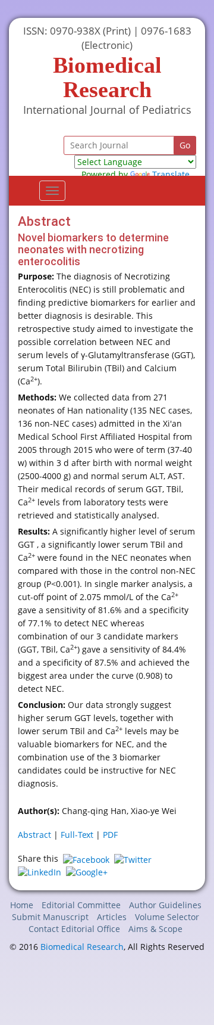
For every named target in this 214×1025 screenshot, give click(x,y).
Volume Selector (167, 916)
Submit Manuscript (50, 916)
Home (21, 905)
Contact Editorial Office (74, 928)
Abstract (34, 834)
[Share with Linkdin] (39, 871)
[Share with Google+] (87, 871)
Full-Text (77, 834)
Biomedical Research (82, 946)
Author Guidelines (165, 905)
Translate (171, 174)
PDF (110, 834)
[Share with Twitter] (133, 858)
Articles (112, 916)
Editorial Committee (81, 905)
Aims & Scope (155, 928)
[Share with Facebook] (86, 858)
